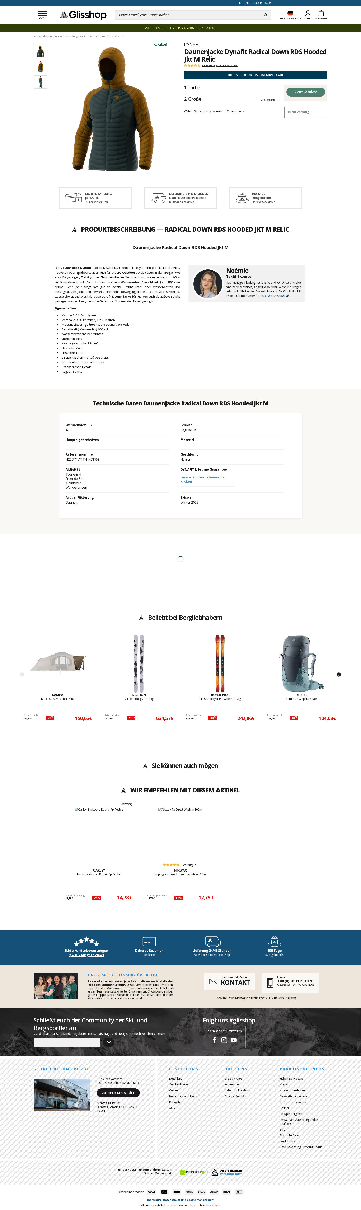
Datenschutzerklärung (238, 1090)
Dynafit (192, 44)
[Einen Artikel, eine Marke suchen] (265, 15)
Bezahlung (175, 1078)
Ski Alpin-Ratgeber (291, 1114)
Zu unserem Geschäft (118, 1093)
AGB (172, 1108)
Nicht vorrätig (305, 92)
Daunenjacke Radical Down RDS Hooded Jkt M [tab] (180, 247)
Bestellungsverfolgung (183, 1096)
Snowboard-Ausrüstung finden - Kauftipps (300, 1121)
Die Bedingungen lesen (181, 202)
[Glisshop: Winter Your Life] (83, 15)
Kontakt (285, 1084)
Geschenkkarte (178, 1084)
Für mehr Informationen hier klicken (203, 479)
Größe (192, 99)
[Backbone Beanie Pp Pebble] (99, 833)
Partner (284, 1108)
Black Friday (287, 1141)
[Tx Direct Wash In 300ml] (180, 833)
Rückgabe (175, 1102)
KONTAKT (235, 982)
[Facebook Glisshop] (214, 1041)
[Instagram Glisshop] (224, 1041)
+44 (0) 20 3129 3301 (271, 296)
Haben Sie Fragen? (291, 1078)
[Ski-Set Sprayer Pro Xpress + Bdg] (220, 663)
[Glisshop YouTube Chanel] (234, 1041)
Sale (282, 1129)
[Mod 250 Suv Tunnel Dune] (57, 663)
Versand (174, 1090)
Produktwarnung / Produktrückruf (301, 1147)
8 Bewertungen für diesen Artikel (220, 65)
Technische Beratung (293, 1102)
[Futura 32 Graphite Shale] (301, 663)
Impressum (231, 1084)
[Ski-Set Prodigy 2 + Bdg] (139, 663)
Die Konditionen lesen (96, 202)
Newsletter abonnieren (294, 1096)
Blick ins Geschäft (235, 1096)
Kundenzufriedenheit (293, 1090)
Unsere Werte (233, 1078)
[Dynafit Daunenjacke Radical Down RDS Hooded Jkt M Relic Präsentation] (113, 109)
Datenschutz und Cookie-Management (189, 1200)
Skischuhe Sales (290, 1135)
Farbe (192, 87)
